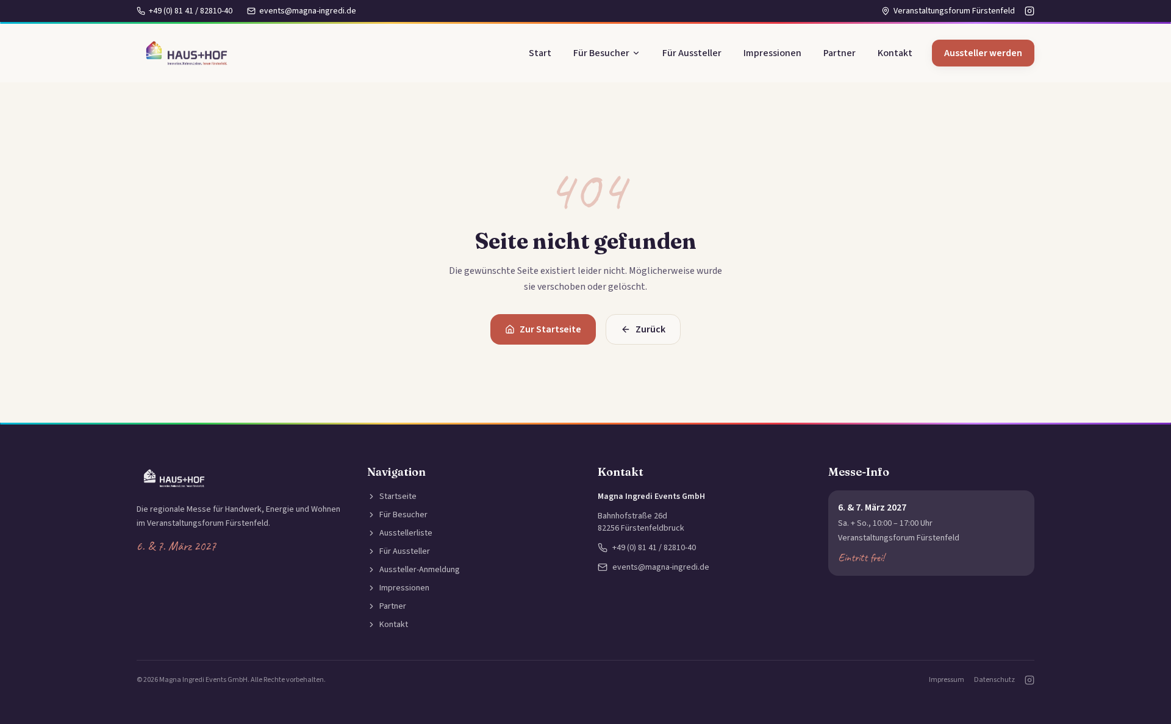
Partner (839, 53)
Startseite (398, 496)
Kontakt (895, 53)
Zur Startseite (550, 329)
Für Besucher (601, 53)
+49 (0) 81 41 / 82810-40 (190, 11)
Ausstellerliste (405, 533)
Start (540, 53)
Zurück (650, 329)
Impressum (946, 680)
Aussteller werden (983, 53)
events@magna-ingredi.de (307, 11)
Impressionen (772, 53)
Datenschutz (994, 680)
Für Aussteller (692, 53)
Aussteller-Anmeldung (419, 570)
